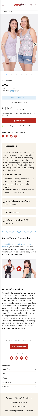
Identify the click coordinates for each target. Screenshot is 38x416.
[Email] (11, 136)
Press (4, 378)
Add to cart (20, 121)
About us (6, 365)
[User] (31, 5)
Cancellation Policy (19, 407)
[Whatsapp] (15, 136)
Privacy (9, 398)
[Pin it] (7, 136)
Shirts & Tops (7, 11)
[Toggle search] (26, 5)
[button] (35, 5)
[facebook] (11, 358)
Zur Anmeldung (20, 347)
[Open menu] (3, 5)
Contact (5, 387)
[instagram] (16, 358)
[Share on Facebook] (3, 136)
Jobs (4, 374)
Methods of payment (14, 411)
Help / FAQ (6, 369)
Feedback (6, 382)
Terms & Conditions (24, 398)
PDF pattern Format (19, 98)
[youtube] (26, 358)
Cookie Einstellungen (19, 402)
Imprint (29, 411)
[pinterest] (21, 358)
